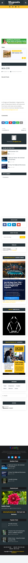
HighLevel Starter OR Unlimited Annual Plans (16, 158)
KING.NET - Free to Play (14, 548)
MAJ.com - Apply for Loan (19, 547)
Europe (16, 388)
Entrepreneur (11, 385)
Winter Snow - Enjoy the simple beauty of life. (16, 539)
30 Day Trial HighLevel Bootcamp (16, 165)
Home (4, 64)
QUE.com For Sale (7, 547)
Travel (5, 385)
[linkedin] (18, 6)
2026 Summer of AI (17, 53)
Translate (14, 250)
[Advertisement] (14, 25)
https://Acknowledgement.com (10, 110)
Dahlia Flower (6, 506)
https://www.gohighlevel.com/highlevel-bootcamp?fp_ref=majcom (14, 301)
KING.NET (10, 309)
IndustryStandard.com (10, 342)
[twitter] (13, 6)
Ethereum (11, 388)
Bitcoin (5, 388)
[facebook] (10, 6)
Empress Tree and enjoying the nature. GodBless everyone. (16, 531)
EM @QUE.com (6, 71)
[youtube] (16, 6)
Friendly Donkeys (12, 479)
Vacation (18, 385)
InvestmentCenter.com (9, 257)
